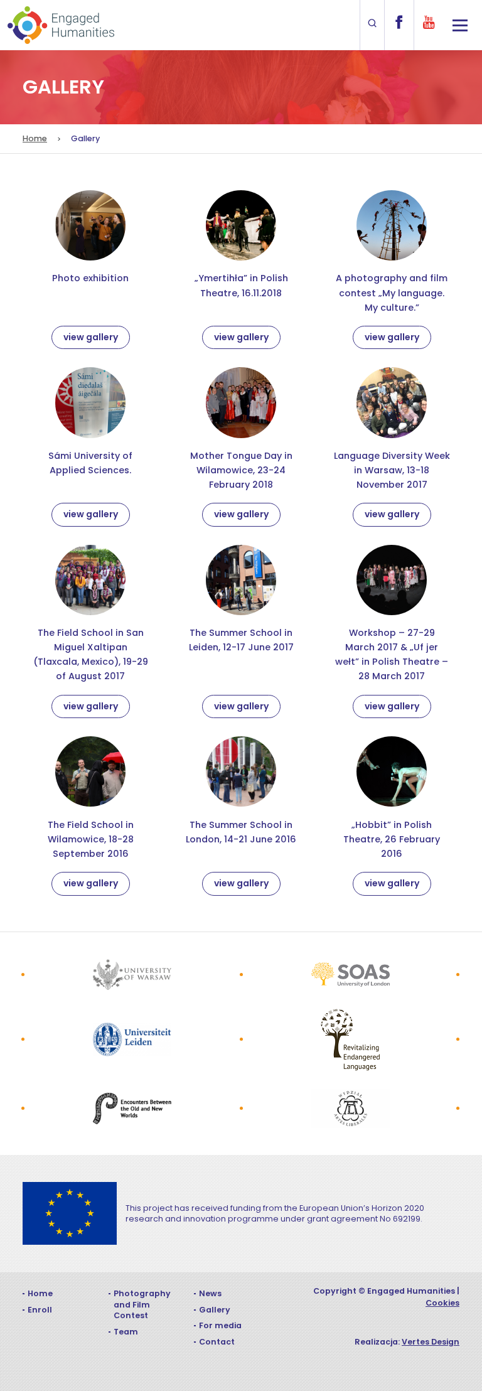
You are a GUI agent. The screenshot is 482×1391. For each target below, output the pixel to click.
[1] (132, 974)
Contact (217, 1341)
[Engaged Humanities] (61, 25)
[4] (350, 1039)
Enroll (40, 1309)
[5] (132, 1108)
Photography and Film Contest (142, 1304)
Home (35, 138)
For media (220, 1325)
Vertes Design (430, 1341)
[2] (350, 974)
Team (126, 1331)
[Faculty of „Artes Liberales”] (350, 1109)
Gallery (214, 1309)
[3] (132, 1039)
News (210, 1293)
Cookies (442, 1302)
